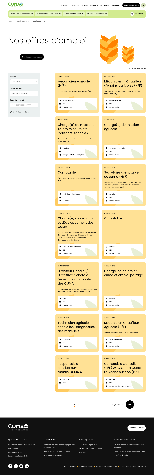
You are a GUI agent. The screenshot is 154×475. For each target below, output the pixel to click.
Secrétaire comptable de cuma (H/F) (121, 174)
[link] (123, 404)
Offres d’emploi (96, 5)
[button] (24, 81)
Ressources (75, 5)
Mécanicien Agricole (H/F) (74, 83)
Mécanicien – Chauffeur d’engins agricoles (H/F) (123, 83)
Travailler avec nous (95, 14)
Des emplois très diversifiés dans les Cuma (129, 451)
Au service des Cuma (73, 14)
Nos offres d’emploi (121, 455)
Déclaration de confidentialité (106, 466)
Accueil (10, 21)
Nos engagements (15, 452)
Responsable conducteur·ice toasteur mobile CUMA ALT (77, 367)
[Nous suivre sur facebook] (16, 466)
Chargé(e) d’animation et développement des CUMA (76, 222)
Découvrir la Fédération (20, 14)
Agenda (85, 5)
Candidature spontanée (32, 57)
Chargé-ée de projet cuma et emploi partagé (123, 273)
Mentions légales (70, 466)
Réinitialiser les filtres (20, 112)
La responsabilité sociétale (18, 456)
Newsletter (116, 5)
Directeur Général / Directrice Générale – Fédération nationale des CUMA (74, 277)
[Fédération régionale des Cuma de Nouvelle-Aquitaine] (16, 5)
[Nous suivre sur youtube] (21, 466)
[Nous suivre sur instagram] (10, 466)
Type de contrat (17, 100)
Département (16, 88)
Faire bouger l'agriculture (47, 14)
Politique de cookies (85, 466)
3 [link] (82, 404)
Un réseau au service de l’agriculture (21, 445)
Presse (106, 5)
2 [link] (78, 404)
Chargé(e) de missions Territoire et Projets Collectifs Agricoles (76, 129)
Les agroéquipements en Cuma (90, 448)
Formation (49, 440)
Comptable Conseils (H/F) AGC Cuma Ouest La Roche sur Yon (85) (122, 367)
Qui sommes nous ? (17, 440)
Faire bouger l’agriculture (88, 445)
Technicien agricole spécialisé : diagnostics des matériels (76, 326)
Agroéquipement (87, 440)
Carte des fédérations (130, 5)
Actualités (64, 5)
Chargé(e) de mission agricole (121, 127)
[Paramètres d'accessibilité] (143, 5)
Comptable (67, 172)
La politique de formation (52, 455)
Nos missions (13, 448)
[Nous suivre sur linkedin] (27, 466)
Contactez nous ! (137, 428)
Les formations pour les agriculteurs (56, 451)
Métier (13, 77)
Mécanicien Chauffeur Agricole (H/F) (121, 324)
